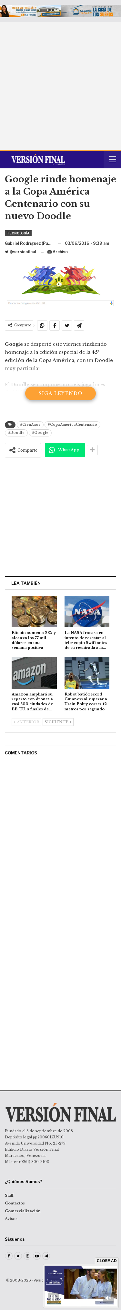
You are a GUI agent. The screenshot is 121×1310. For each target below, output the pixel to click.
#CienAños (30, 425)
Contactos (15, 1203)
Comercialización (23, 1211)
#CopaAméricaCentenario (72, 425)
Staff (9, 1195)
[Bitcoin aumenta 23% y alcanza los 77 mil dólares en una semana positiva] (34, 611)
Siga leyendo (61, 393)
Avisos (11, 1218)
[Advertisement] (60, 86)
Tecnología (18, 233)
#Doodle (16, 433)
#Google (40, 433)
